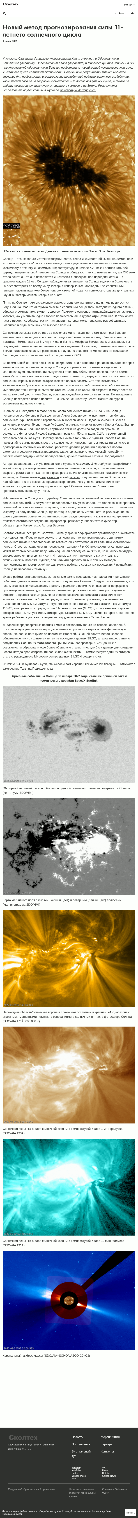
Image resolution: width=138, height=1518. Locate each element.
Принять (130, 1512)
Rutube (106, 1473)
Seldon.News (109, 1476)
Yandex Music (79, 1476)
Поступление (81, 1444)
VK (103, 1467)
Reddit (75, 1473)
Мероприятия (110, 1437)
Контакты (107, 1451)
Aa (133, 13)
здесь (19, 1514)
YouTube (76, 1470)
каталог (75, 477)
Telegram (76, 1467)
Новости (78, 1437)
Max (74, 1478)
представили (49, 477)
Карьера (106, 1444)
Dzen (105, 1470)
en (122, 13)
